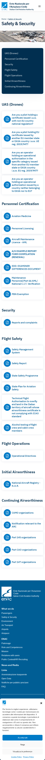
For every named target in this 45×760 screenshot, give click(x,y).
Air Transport (7, 625)
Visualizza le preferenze (22, 751)
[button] (41, 703)
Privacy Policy (28, 757)
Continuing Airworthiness (17, 86)
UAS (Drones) (11, 53)
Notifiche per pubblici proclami (15, 683)
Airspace (5, 633)
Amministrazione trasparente (14, 674)
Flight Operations (13, 75)
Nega (22, 745)
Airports (5, 629)
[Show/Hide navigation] (39, 6)
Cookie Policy (16, 757)
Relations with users (11, 655)
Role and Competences (12, 647)
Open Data (6, 678)
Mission (5, 651)
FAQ (4, 687)
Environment (7, 621)
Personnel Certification (16, 58)
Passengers (7, 613)
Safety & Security (9, 617)
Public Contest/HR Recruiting (15, 659)
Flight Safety (11, 69)
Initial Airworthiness (15, 80)
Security (9, 64)
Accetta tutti (22, 738)
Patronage (6, 643)
